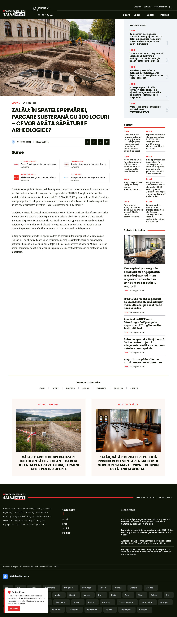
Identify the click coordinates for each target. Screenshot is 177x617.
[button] (170, 7)
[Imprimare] (100, 142)
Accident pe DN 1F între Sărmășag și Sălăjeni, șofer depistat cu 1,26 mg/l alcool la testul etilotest (146, 74)
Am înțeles (14, 608)
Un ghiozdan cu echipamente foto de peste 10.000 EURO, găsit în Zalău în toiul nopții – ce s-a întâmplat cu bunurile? (155, 189)
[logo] (18, 13)
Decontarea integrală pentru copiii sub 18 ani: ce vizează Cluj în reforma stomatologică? (133, 211)
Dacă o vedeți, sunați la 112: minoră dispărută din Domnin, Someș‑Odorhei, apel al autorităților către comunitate (155, 213)
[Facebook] (87, 142)
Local (16, 103)
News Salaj (25, 142)
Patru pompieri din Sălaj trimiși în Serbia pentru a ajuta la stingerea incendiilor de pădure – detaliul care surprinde (145, 92)
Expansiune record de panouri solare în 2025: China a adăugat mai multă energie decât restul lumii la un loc (146, 57)
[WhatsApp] (94, 142)
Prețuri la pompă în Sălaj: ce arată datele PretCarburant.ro (133, 186)
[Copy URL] (107, 142)
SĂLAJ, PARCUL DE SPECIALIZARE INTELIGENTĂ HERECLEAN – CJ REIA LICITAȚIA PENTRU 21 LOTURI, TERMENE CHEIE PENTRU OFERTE (49, 463)
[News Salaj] (14, 142)
